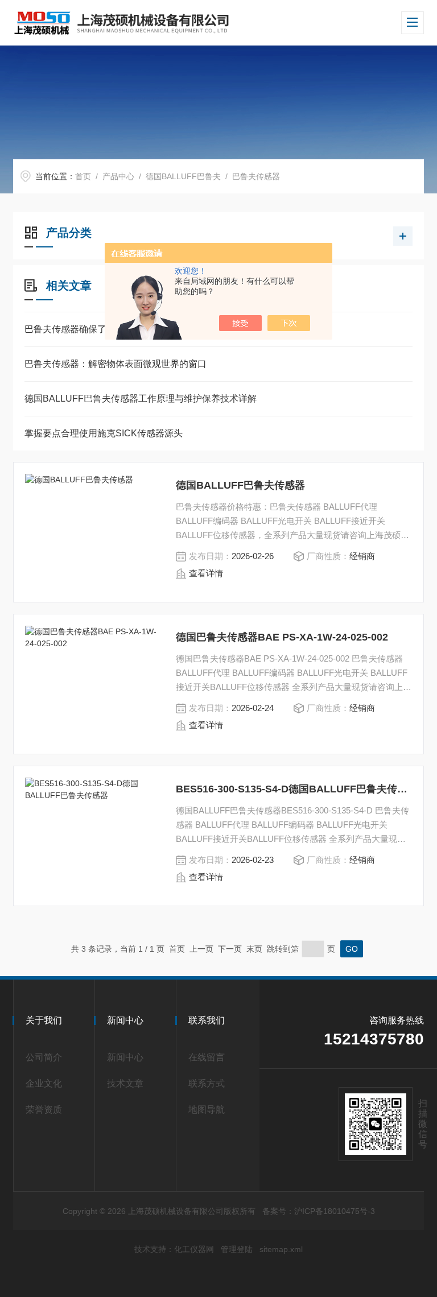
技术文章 (125, 1083)
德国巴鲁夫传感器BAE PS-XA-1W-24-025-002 (282, 637)
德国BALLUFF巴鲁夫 (183, 176)
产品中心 (118, 176)
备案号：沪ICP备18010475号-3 (318, 1211)
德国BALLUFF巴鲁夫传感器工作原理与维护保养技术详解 (140, 398)
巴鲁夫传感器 (256, 176)
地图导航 (206, 1109)
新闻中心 (125, 1057)
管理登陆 (237, 1249)
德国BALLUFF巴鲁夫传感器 (240, 485)
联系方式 (206, 1083)
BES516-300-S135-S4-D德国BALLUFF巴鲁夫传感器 (294, 789)
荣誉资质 (44, 1109)
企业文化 (44, 1083)
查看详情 (206, 573)
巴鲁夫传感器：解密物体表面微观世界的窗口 (115, 364)
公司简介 (44, 1057)
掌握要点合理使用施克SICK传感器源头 (103, 433)
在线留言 (206, 1057)
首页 (83, 176)
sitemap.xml (281, 1249)
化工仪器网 (194, 1249)
